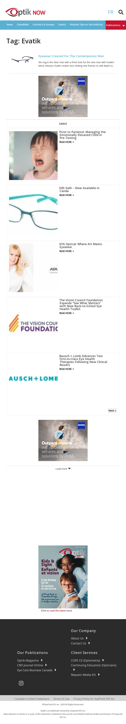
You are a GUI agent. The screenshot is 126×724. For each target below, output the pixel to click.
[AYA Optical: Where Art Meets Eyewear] (33, 267)
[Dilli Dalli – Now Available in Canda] (33, 211)
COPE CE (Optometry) (85, 660)
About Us (77, 638)
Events (62, 24)
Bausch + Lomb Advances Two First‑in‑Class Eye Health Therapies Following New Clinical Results (83, 360)
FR (111, 12)
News (10, 24)
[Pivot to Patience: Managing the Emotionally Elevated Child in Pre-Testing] (33, 155)
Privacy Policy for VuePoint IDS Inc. (94, 699)
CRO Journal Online (30, 665)
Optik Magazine (28, 660)
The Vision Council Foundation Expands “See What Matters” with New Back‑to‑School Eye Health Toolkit (81, 304)
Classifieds (23, 24)
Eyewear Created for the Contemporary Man (71, 56)
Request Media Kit (83, 675)
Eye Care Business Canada (34, 670)
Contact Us (78, 643)
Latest (63, 123)
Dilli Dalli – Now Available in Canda (79, 189)
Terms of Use (61, 699)
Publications (113, 25)
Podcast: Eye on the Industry (86, 24)
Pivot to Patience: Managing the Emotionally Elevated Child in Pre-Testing (82, 135)
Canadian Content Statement (31, 699)
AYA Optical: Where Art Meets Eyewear (80, 245)
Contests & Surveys (43, 24)
